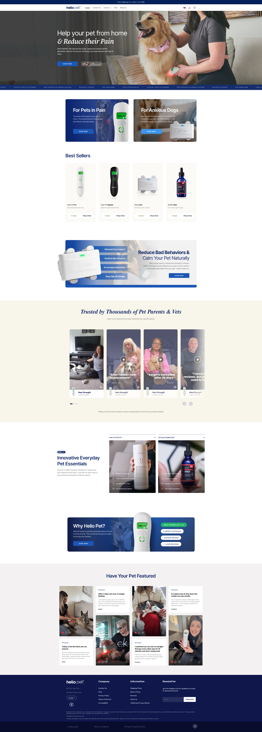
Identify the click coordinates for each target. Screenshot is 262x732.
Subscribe (190, 699)
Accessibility (103, 703)
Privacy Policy (103, 696)
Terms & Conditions (101, 727)
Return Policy (135, 692)
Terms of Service (104, 699)
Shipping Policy (136, 688)
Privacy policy (73, 727)
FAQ (100, 692)
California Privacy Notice (140, 703)
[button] (107, 7)
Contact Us (102, 688)
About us (133, 699)
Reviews (133, 696)
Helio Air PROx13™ (115, 437)
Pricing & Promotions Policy (134, 727)
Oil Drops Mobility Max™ (166, 437)
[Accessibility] (71, 705)
